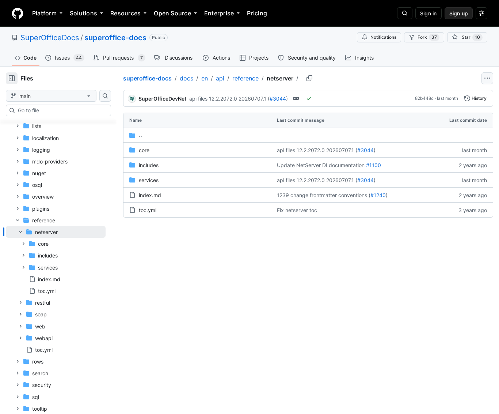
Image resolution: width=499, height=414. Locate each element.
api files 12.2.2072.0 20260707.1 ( (229, 98)
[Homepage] (17, 13)
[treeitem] (56, 261)
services (149, 180)
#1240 (378, 195)
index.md (150, 195)
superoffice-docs (115, 37)
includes (149, 165)
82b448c (424, 98)
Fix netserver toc (297, 210)
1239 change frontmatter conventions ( (323, 195)
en (204, 78)
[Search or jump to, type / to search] (404, 13)
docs (186, 78)
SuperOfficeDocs (49, 37)
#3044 (278, 98)
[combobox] (61, 110)
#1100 (373, 165)
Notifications (383, 37)
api (220, 78)
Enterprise (219, 13)
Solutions (83, 13)
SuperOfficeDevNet (162, 98)
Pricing (257, 13)
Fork (427, 37)
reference (245, 78)
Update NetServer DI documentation (321, 165)
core (144, 150)
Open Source (172, 13)
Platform (44, 13)
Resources (125, 13)
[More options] (487, 78)
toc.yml (147, 210)
